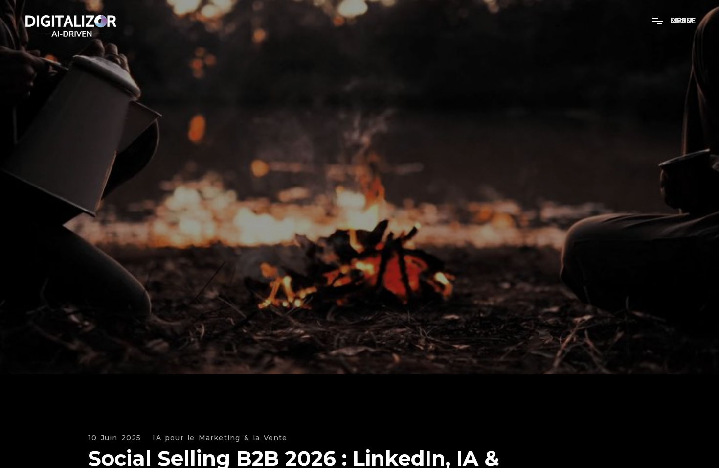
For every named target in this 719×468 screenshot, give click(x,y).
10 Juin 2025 (114, 438)
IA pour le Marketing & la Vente (220, 438)
